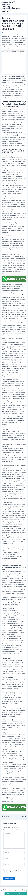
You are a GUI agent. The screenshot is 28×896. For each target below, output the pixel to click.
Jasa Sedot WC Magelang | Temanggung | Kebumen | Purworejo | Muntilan (11, 6)
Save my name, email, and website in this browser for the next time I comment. (13, 871)
